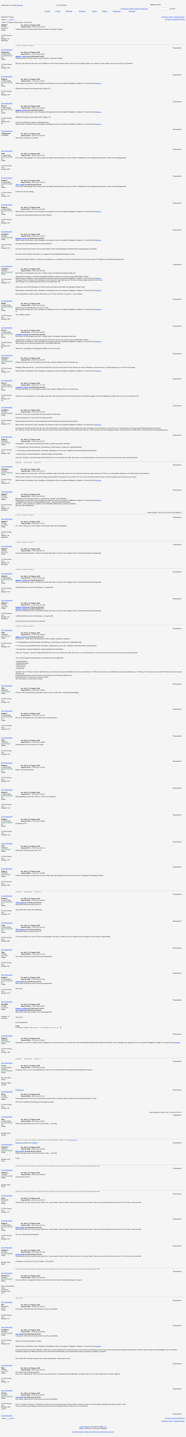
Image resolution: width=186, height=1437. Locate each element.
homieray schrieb (21, 110)
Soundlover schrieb (22, 334)
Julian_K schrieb (21, 637)
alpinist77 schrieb (21, 56)
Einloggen (19, 5)
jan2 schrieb (20, 1334)
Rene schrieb (20, 1151)
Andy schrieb (20, 184)
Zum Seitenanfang (6, 49)
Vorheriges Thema (167, 17)
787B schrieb (20, 903)
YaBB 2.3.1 (102, 1426)
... (7, 19)
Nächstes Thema (179, 17)
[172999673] (33, 1143)
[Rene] (26, 1143)
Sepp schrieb (20, 981)
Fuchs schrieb (20, 1227)
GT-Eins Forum (84, 1426)
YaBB (81, 1428)
